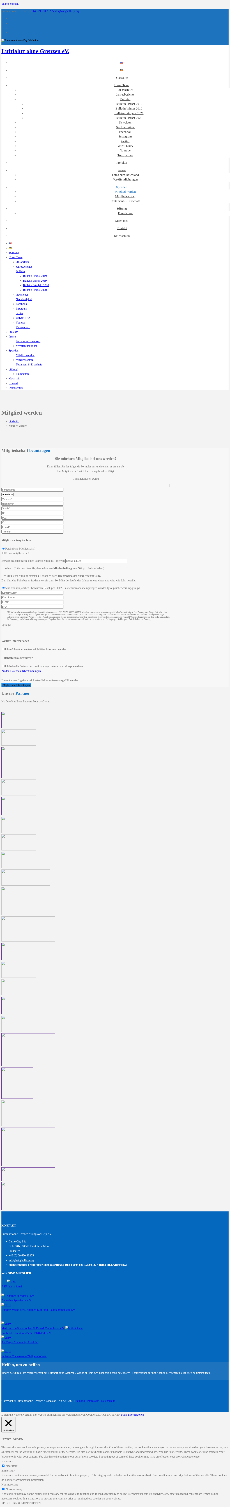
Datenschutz (122, 235)
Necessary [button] (7, 1461)
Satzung (81, 1400)
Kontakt (122, 228)
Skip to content (10, 3)
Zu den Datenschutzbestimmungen (21, 670)
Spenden (121, 187)
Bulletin (125, 99)
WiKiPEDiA (125, 146)
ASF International (11, 1286)
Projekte (121, 162)
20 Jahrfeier (125, 90)
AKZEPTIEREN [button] (110, 1414)
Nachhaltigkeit (125, 127)
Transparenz (125, 155)
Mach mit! (121, 220)
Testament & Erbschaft (125, 201)
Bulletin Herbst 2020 (129, 118)
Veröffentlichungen (125, 179)
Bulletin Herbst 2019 (129, 104)
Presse (122, 170)
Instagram (125, 136)
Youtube (125, 150)
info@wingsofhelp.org (66, 11)
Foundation (125, 213)
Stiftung (122, 208)
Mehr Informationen (132, 1414)
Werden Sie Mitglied (13, 1377)
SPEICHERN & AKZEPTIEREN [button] (21, 1503)
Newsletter (125, 122)
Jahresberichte (125, 94)
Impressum (93, 1400)
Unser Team (121, 85)
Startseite (122, 77)
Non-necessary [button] (9, 1484)
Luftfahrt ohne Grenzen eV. (35, 51)
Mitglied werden (125, 191)
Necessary (11, 1465)
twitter (125, 141)
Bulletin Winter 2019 (129, 108)
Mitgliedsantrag (125, 196)
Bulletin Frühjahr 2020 (129, 113)
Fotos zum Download (125, 175)
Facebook (125, 132)
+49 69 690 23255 (43, 11)
